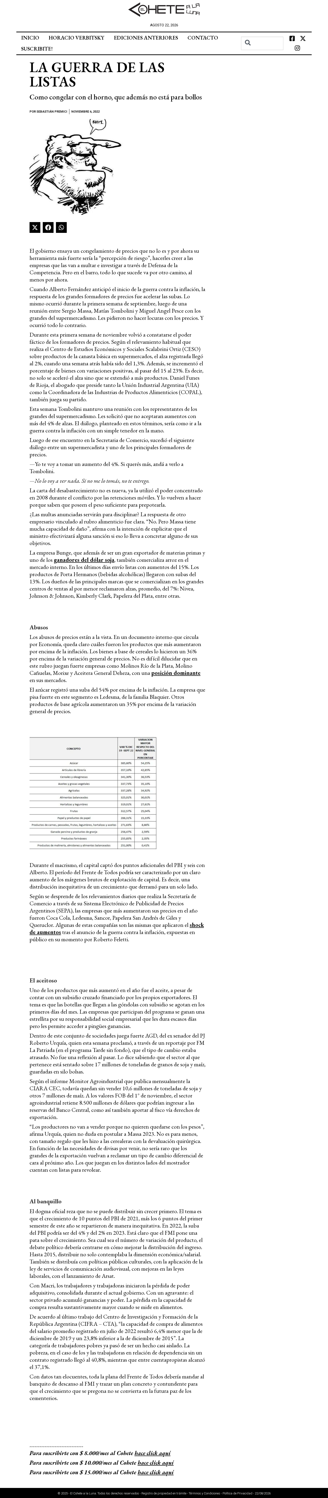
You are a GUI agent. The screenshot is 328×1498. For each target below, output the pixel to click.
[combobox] (262, 43)
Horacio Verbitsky (76, 37)
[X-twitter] (303, 38)
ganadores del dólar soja (84, 559)
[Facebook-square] (292, 38)
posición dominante (175, 673)
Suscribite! (37, 48)
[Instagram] (297, 48)
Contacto (203, 37)
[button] (35, 227)
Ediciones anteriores (146, 37)
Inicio (30, 37)
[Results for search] (262, 53)
